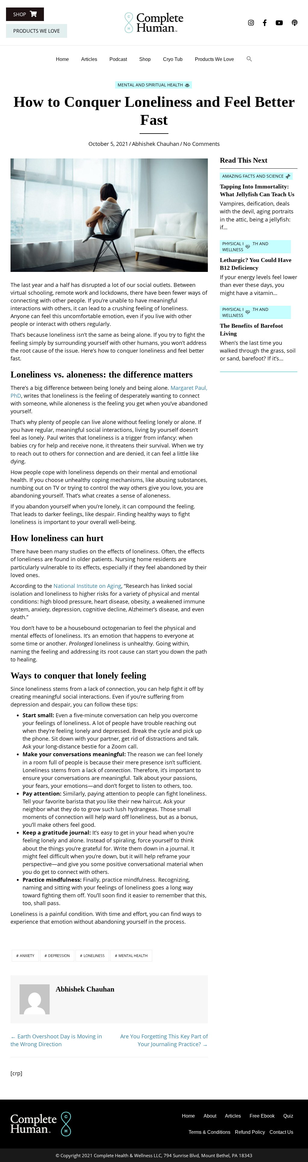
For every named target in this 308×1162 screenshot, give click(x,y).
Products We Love (214, 59)
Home (62, 59)
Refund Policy (250, 1132)
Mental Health (133, 955)
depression (59, 955)
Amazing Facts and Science (253, 176)
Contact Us (281, 1132)
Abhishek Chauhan (155, 143)
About (210, 1115)
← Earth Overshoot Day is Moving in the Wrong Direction (56, 1040)
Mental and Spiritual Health (150, 85)
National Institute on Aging (87, 585)
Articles (89, 59)
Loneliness (94, 955)
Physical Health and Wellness (245, 246)
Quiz (288, 1115)
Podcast (118, 59)
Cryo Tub (173, 59)
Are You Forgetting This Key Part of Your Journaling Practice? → (164, 1040)
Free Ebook (262, 1115)
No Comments (201, 143)
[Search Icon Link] (249, 59)
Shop (145, 59)
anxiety (27, 955)
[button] (25, 14)
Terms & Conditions (209, 1132)
